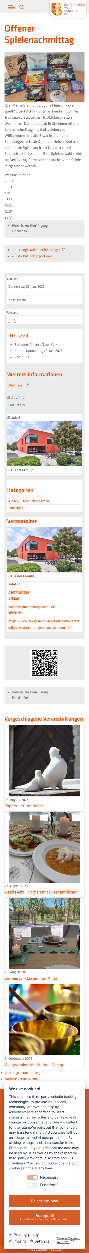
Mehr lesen (16, 385)
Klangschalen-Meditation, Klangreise (37, 1065)
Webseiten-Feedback (46, 1249)
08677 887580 (18, 592)
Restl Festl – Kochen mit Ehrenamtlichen (41, 892)
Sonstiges (15, 507)
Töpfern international (24, 806)
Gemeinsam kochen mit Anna (31, 978)
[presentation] (32, 1177)
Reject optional (44, 1201)
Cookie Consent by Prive (68, 1240)
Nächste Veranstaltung (21, 1078)
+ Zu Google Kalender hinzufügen (36, 249)
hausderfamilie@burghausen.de (31, 606)
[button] (12, 7)
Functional (49, 1185)
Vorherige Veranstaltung (22, 1072)
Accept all (44, 1217)
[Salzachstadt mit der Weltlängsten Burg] (67, 9)
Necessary (49, 1177)
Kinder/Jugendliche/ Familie (29, 501)
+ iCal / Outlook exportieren (32, 256)
